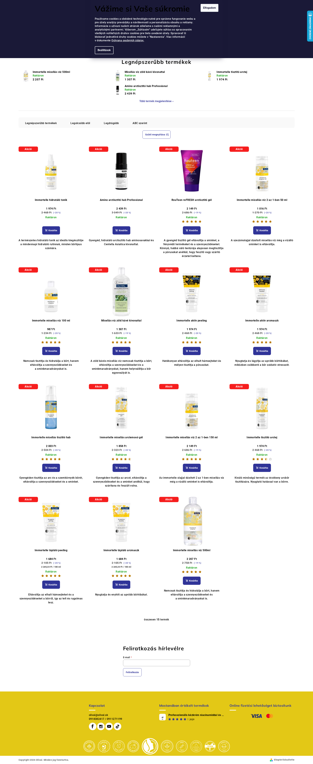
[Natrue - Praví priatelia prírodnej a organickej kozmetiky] (150, 746)
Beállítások (104, 50)
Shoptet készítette (284, 759)
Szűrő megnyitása (155, 134)
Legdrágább (111, 123)
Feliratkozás (132, 672)
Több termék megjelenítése (155, 101)
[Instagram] (101, 726)
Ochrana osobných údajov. (127, 40)
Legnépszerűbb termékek (41, 123)
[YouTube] (109, 726)
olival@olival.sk (98, 715)
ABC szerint (140, 123)
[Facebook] (92, 726)
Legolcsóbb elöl (80, 123)
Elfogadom (209, 7)
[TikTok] (117, 726)
